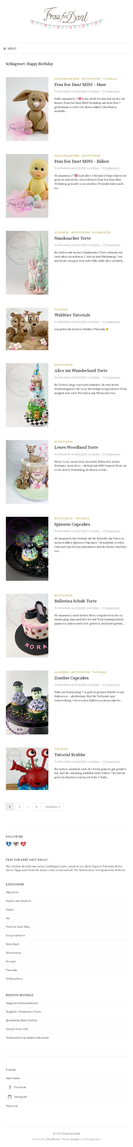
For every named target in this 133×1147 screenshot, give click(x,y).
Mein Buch (12, 944)
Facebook (20, 1087)
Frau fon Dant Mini (66, 78)
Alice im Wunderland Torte (81, 370)
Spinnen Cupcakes (72, 524)
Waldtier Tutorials (72, 315)
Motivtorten (91, 78)
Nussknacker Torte (72, 238)
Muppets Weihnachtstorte (22, 1003)
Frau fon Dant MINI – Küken (81, 161)
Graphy (75, 1139)
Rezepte (11, 961)
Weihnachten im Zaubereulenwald (27, 1037)
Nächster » (53, 806)
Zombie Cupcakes (71, 678)
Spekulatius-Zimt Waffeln (21, 1020)
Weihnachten (101, 232)
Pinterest (12, 1106)
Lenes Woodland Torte (76, 447)
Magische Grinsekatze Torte (23, 1011)
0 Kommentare (111, 91)
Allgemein (61, 232)
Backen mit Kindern (18, 900)
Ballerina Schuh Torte (75, 601)
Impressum (13, 1078)
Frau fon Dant (71, 1133)
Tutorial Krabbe (69, 754)
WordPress (53, 1139)
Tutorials (110, 78)
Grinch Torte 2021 (17, 1029)
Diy (8, 918)
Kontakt (11, 1069)
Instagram (20, 1096)
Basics (10, 909)
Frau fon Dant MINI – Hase (80, 84)
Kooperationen (15, 935)
